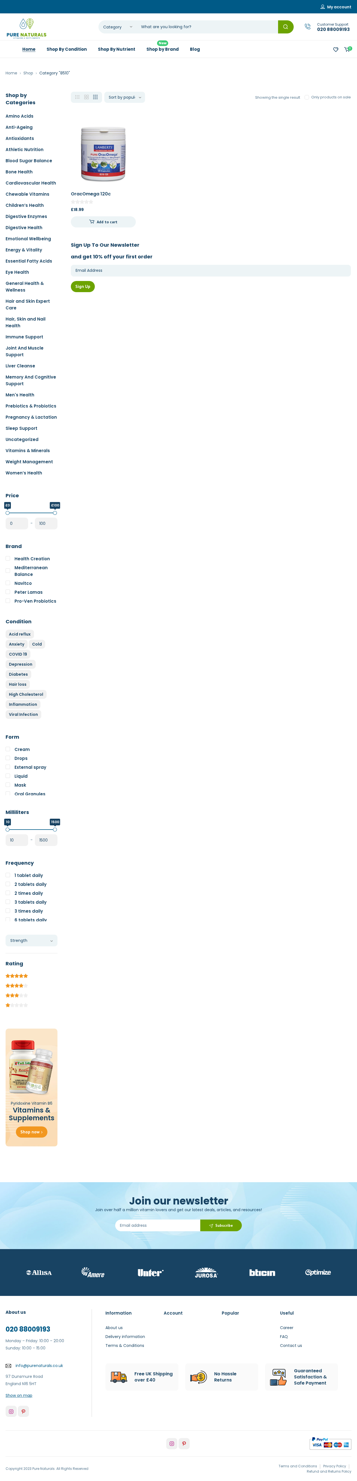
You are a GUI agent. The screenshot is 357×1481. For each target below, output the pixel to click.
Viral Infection (23, 714)
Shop (28, 73)
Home (11, 73)
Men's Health (20, 395)
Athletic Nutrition (25, 149)
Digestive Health (24, 228)
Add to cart (107, 221)
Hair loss (17, 684)
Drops (21, 758)
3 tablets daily (31, 902)
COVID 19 (18, 654)
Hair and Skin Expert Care (28, 304)
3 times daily (29, 911)
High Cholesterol (26, 694)
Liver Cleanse (20, 366)
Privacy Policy (334, 1466)
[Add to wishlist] (126, 130)
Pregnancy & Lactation (31, 417)
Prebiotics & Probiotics (31, 406)
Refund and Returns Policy (329, 1471)
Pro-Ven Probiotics (35, 601)
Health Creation (32, 559)
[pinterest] (23, 1411)
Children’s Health (25, 205)
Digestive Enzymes (26, 216)
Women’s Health (24, 473)
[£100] (55, 513)
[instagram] (11, 1411)
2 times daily (29, 893)
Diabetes (18, 674)
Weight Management (29, 462)
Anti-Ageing (19, 127)
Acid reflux (20, 634)
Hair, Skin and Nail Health (25, 322)
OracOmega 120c (91, 194)
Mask (20, 785)
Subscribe (224, 1225)
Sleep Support (21, 428)
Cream (22, 749)
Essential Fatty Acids (29, 261)
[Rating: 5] (17, 975)
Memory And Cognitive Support (31, 380)
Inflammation (23, 704)
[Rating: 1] (17, 1004)
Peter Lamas (29, 592)
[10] (7, 830)
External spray (30, 767)
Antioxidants (20, 138)
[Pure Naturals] (26, 28)
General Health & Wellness (25, 286)
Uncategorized (22, 439)
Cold (37, 644)
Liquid (21, 776)
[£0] (7, 513)
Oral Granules (30, 794)
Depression (20, 664)
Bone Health (19, 172)
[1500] (55, 830)
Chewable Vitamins (27, 194)
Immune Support (24, 337)
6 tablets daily (31, 920)
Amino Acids (19, 116)
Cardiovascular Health (31, 183)
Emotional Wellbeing (28, 239)
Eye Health (17, 272)
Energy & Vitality (24, 250)
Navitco (23, 583)
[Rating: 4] (17, 984)
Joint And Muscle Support (25, 351)
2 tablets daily (31, 884)
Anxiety (16, 644)
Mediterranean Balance (31, 571)
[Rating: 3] (17, 994)
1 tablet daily (29, 875)
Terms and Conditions (298, 1466)
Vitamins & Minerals (28, 451)
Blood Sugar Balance (29, 161)
